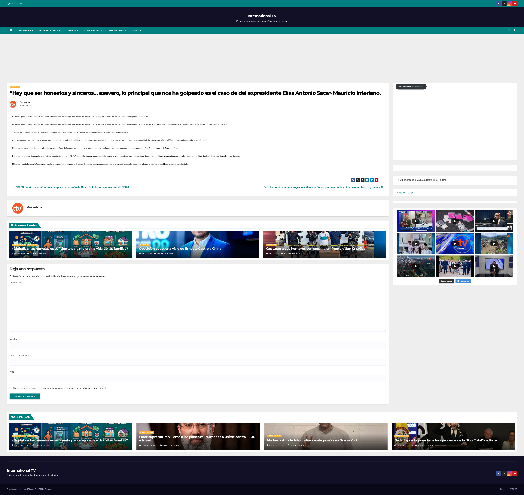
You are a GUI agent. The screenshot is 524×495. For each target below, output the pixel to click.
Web (12, 372)
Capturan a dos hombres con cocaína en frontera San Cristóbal (316, 249)
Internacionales (49, 30)
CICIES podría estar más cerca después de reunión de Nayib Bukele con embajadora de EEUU (72, 187)
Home (502, 489)
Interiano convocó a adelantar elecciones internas (128, 164)
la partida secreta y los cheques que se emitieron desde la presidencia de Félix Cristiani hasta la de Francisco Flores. (132, 148)
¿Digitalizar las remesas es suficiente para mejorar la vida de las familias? (70, 249)
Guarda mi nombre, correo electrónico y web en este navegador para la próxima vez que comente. (60, 388)
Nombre (14, 339)
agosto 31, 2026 (22, 445)
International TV (262, 16)
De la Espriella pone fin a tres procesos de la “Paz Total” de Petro (446, 440)
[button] (509, 30)
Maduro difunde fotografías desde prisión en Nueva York (312, 440)
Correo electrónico (19, 355)
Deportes (72, 30)
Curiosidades (116, 30)
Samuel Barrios (37, 254)
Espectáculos (93, 30)
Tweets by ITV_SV (405, 193)
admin (27, 102)
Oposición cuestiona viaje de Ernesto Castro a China (180, 249)
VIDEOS (513, 489)
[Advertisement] (262, 54)
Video (136, 30)
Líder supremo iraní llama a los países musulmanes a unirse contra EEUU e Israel (197, 438)
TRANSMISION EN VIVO (411, 86)
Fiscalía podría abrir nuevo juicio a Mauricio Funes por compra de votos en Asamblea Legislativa (322, 187)
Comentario (16, 282)
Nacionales (26, 30)
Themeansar (49, 489)
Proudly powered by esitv (17, 489)
